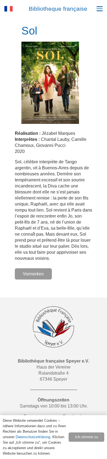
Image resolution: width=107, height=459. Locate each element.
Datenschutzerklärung (33, 437)
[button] (99, 9)
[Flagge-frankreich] (8, 9)
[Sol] (50, 44)
